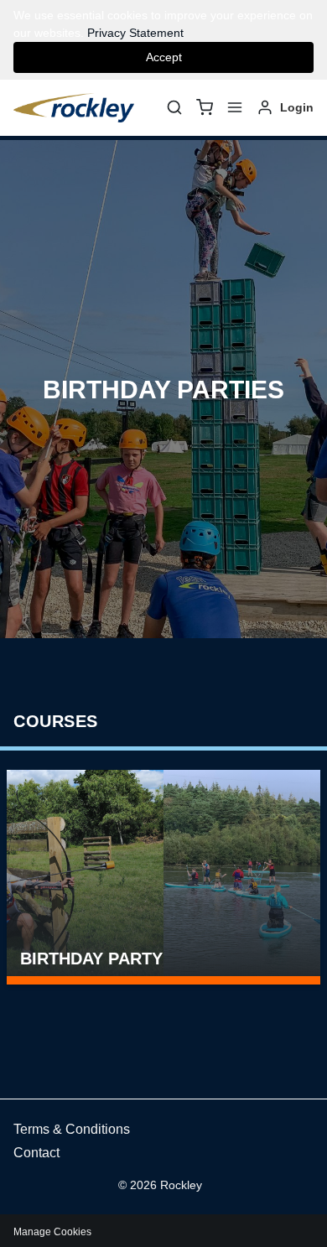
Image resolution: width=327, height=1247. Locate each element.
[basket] (204, 107)
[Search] (174, 107)
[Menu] (235, 107)
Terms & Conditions (71, 1129)
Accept (164, 57)
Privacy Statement (135, 32)
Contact (36, 1153)
